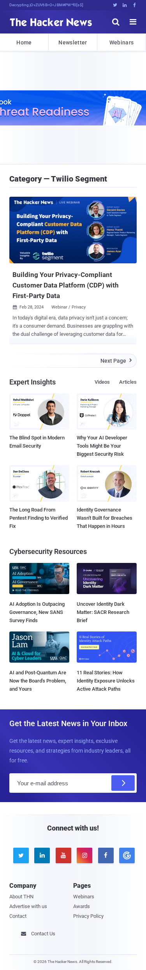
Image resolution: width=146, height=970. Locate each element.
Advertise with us (28, 906)
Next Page (116, 361)
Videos (102, 382)
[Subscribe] (123, 783)
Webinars (121, 42)
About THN (21, 896)
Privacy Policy (88, 916)
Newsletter (72, 42)
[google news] (125, 855)
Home (24, 42)
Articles (128, 382)
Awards (81, 906)
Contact (17, 916)
